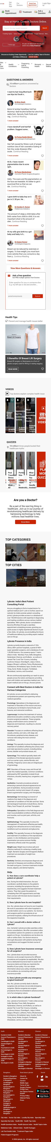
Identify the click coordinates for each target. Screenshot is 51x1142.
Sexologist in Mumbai (25, 1068)
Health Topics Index (40, 1124)
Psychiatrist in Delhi (7, 1048)
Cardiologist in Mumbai (23, 1042)
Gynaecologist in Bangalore (8, 1087)
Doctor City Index (14, 1117)
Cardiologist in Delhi (7, 1041)
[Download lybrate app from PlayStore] (43, 1092)
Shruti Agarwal (25, 480)
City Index (4, 1117)
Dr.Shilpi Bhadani (12, 426)
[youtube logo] (42, 1081)
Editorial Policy (25, 1098)
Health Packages (29, 1128)
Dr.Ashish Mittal (35, 429)
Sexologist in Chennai (42, 1068)
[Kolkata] (30, 578)
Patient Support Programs (10, 1135)
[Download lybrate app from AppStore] (43, 1097)
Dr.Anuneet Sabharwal (43, 428)
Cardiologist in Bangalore (8, 1083)
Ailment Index (18, 1128)
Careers (23, 1081)
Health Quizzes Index (25, 1124)
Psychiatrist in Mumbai (23, 1050)
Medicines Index (6, 1128)
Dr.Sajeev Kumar (21, 242)
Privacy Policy (24, 1096)
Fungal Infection (39, 34)
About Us (23, 1076)
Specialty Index (40, 1117)
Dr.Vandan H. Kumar (22, 207)
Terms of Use (24, 1085)
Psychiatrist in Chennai (40, 1050)
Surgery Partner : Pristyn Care (26, 1088)
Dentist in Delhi (6, 1035)
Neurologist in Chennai (40, 1059)
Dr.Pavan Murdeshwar (23, 172)
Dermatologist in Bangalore (8, 1096)
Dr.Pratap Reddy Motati (23, 137)
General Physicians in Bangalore (9, 1079)
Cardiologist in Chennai (40, 1042)
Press (22, 1100)
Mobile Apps (24, 1083)
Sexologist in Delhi (7, 1063)
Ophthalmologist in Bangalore (9, 1108)
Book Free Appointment (32, 4)
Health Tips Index (30, 1121)
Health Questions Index (9, 1124)
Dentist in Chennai (41, 1035)
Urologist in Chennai (42, 1062)
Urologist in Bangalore (7, 1104)
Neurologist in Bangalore (8, 1100)
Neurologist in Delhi (7, 1054)
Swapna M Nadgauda (34, 481)
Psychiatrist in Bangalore (8, 1092)
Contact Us (23, 1078)
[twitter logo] (42, 1077)
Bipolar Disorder (28, 34)
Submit (37, 296)
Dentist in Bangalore (10, 1076)
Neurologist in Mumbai (23, 1059)
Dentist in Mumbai (24, 1035)
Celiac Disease (18, 34)
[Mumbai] (20, 578)
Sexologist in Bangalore (7, 1112)
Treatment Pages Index (25, 1131)
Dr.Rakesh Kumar (25, 429)
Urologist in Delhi (6, 1056)
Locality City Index (28, 1117)
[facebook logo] (37, 1077)
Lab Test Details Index (8, 1131)
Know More (25, 522)
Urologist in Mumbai (25, 1062)
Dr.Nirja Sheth (20, 102)
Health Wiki (19, 1121)
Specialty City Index (7, 1121)
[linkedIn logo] (46, 1077)
